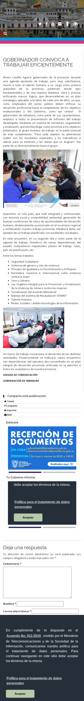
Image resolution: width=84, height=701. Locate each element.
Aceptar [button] (20, 693)
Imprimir (11, 410)
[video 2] (59, 527)
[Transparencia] (75, 24)
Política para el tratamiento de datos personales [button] (34, 681)
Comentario (12, 564)
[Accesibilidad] (67, 24)
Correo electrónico (17, 611)
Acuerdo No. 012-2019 (24, 636)
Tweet (10, 401)
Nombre (9, 604)
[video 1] (25, 527)
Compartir (12, 405)
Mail (9, 414)
